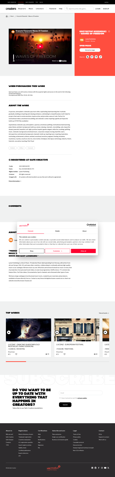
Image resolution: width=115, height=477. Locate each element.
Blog (41, 2)
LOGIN (97, 9)
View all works (103, 313)
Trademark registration (25, 437)
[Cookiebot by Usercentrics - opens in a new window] (88, 225)
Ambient (12, 148)
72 (48, 354)
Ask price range (90, 50)
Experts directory (23, 453)
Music (31, 8)
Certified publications (25, 450)
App (39, 442)
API (20, 456)
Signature (40, 445)
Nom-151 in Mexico (78, 450)
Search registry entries (25, 445)
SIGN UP (106, 9)
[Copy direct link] (100, 56)
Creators (21, 2)
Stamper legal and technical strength (83, 447)
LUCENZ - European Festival (70, 344)
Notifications (41, 439)
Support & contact (104, 437)
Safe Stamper (30, 2)
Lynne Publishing (90, 39)
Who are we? (9, 434)
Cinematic (30, 148)
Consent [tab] (30, 231)
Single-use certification (58, 437)
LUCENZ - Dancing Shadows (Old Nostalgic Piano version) (24, 345)
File (39, 447)
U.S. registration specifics (26, 442)
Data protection (77, 445)
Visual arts (22, 8)
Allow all (83, 251)
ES (107, 2)
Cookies (75, 439)
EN (105, 2)
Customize (56, 251)
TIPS (36, 2)
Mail (39, 437)
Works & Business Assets (26, 434)
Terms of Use (77, 434)
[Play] (9, 332)
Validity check (22, 447)
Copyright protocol (78, 442)
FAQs (100, 434)
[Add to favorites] (109, 32)
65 (96, 354)
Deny (31, 251)
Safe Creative (12, 2)
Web (39, 434)
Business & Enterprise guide (60, 439)
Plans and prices (56, 434)
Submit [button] (65, 405)
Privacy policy (77, 437)
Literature (40, 8)
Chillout (21, 148)
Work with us (102, 439)
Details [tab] (57, 231)
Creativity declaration (25, 439)
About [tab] (84, 231)
